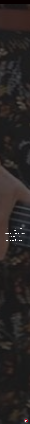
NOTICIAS (13, 228)
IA (7, 228)
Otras (22, 228)
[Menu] (28, 2)
